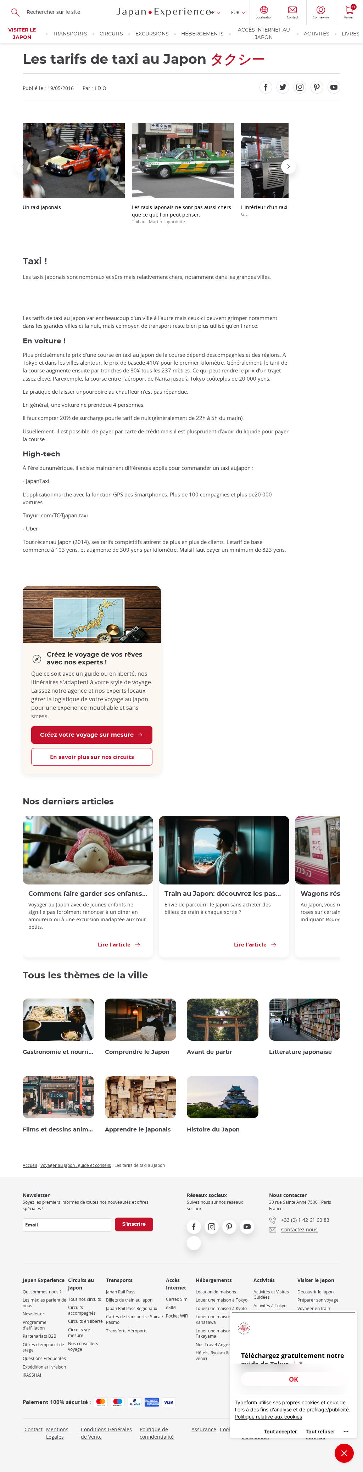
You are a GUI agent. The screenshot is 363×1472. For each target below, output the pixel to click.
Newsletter (33, 1313)
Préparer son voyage (318, 1300)
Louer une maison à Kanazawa (215, 1319)
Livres (350, 34)
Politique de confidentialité (157, 1433)
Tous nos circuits (84, 1299)
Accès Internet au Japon (264, 34)
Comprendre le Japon (137, 1052)
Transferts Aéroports (126, 1330)
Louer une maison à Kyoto (221, 1308)
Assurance (203, 1429)
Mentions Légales (57, 1433)
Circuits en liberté (85, 1321)
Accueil (30, 1165)
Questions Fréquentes (44, 1358)
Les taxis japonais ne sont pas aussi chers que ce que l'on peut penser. (181, 214)
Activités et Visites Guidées (271, 1294)
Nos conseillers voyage (83, 1346)
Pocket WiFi (177, 1316)
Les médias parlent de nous (44, 1302)
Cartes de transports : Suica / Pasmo (134, 1319)
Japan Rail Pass (120, 1291)
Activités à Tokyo (269, 1305)
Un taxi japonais (42, 207)
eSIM (171, 1307)
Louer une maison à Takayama (215, 1333)
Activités (316, 34)
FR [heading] (212, 12)
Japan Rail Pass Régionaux (131, 1308)
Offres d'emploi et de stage (43, 1347)
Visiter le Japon (22, 34)
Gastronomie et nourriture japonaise (58, 1052)
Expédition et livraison (44, 1367)
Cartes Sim (177, 1299)
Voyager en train (313, 1308)
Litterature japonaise (300, 1052)
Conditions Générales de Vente (106, 1433)
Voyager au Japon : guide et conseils (75, 1165)
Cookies (229, 1429)
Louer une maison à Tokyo (221, 1300)
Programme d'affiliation (34, 1325)
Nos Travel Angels (213, 1344)
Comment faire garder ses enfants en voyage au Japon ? (87, 893)
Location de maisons (216, 1291)
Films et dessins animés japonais (58, 1130)
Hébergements (202, 34)
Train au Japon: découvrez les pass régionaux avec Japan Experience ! (224, 893)
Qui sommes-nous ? (42, 1291)
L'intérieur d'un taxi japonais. (276, 210)
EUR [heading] (235, 12)
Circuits (111, 34)
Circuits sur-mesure (80, 1332)
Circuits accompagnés (82, 1310)
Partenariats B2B (39, 1336)
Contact (33, 1429)
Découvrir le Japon (315, 1291)
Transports (70, 34)
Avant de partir (209, 1052)
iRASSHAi (32, 1375)
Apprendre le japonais (138, 1130)
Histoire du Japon (213, 1130)
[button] (22, 166)
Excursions (152, 34)
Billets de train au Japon (129, 1300)
